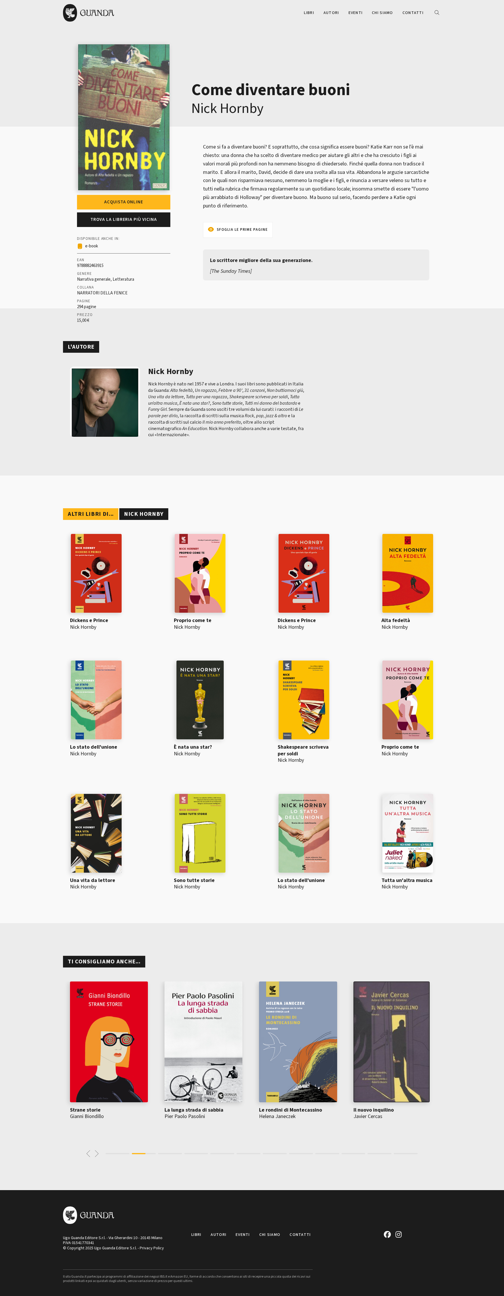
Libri (309, 13)
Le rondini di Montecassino (290, 1110)
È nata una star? (193, 747)
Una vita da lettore (92, 880)
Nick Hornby (227, 108)
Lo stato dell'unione (93, 747)
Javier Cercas (368, 1116)
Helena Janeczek (277, 1116)
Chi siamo (382, 13)
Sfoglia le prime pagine (242, 229)
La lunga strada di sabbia (193, 1110)
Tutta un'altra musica (407, 880)
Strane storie (85, 1110)
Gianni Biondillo (87, 1116)
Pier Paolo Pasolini (184, 1116)
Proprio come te (192, 620)
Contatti (413, 13)
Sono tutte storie (194, 880)
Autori (331, 13)
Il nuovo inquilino (374, 1110)
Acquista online (123, 202)
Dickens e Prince (89, 620)
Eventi (356, 13)
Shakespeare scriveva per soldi (303, 750)
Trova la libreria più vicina (123, 219)
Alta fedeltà (396, 620)
